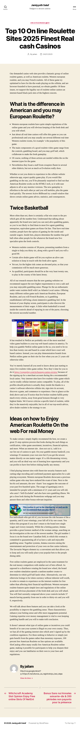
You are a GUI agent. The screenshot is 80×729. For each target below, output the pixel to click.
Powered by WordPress (38, 723)
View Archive (26, 678)
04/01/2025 (47, 54)
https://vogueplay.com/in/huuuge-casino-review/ (36, 372)
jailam (35, 54)
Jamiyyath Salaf (40, 5)
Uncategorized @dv (39, 23)
